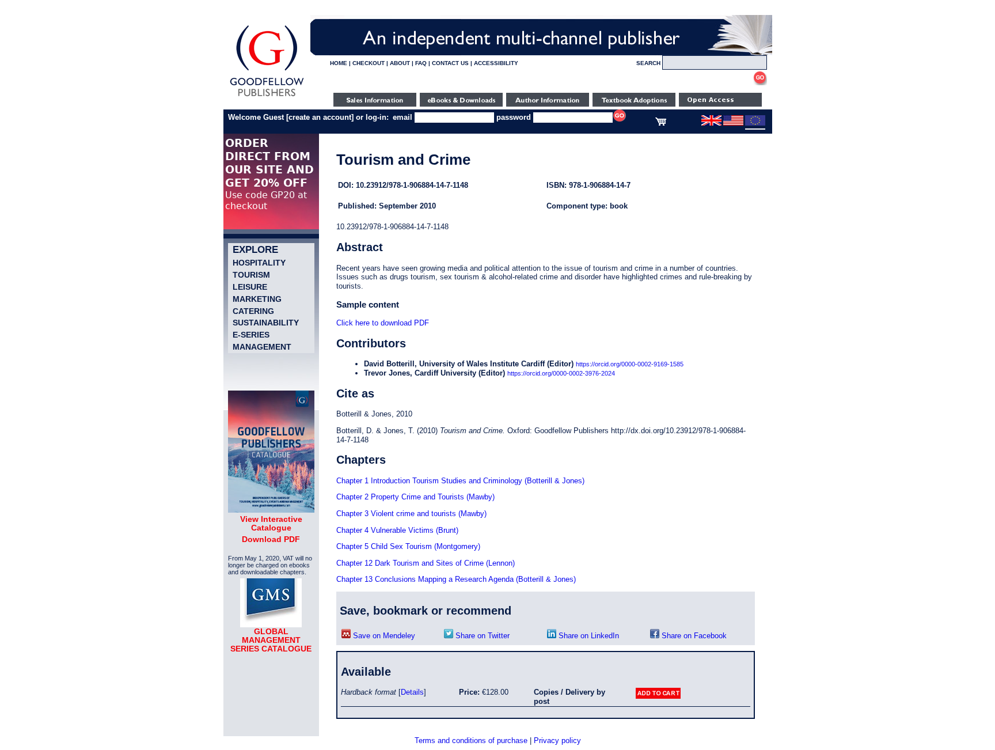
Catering (253, 311)
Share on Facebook (693, 635)
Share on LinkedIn (587, 635)
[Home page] (266, 96)
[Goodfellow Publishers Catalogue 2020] (271, 509)
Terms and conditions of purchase (471, 740)
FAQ (421, 63)
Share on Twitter (481, 635)
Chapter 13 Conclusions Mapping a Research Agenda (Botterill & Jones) (456, 579)
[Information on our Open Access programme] (720, 104)
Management (262, 346)
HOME (338, 63)
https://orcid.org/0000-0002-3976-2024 (561, 373)
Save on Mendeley (383, 635)
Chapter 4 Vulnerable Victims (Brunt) (397, 530)
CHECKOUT (368, 63)
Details (412, 692)
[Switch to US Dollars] (734, 123)
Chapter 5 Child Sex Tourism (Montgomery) (408, 546)
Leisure (250, 286)
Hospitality (259, 262)
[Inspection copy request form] (634, 104)
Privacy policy (557, 740)
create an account (319, 117)
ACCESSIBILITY (496, 63)
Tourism (251, 274)
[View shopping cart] (660, 123)
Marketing (257, 299)
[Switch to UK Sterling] (711, 123)
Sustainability (266, 322)
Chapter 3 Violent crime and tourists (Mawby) (411, 513)
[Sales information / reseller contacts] (374, 104)
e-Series (251, 334)
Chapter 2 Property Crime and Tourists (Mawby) (415, 497)
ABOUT (400, 63)
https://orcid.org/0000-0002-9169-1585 (629, 364)
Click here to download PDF (382, 323)
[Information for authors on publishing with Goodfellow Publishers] (547, 104)
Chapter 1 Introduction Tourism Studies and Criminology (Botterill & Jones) (460, 480)
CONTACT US (450, 63)
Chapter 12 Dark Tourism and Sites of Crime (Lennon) (425, 563)
